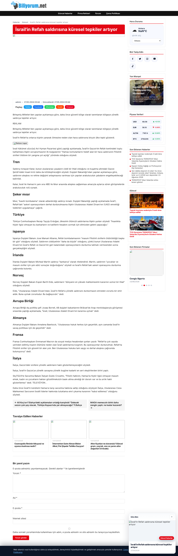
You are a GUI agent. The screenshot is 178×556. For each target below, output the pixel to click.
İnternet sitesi (19, 518)
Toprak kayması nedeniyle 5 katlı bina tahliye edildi (147, 155)
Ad (15, 497)
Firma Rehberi (84, 13)
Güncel (25, 22)
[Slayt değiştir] (142, 285)
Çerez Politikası (113, 13)
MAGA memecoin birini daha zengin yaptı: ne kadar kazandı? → (106, 405)
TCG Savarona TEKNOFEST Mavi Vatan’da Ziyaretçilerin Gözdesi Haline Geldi (147, 161)
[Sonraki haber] (159, 84)
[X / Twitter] (140, 59)
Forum (98, 13)
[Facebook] (133, 59)
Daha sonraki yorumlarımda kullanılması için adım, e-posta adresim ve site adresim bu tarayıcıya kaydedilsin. (66, 532)
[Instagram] (147, 59)
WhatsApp (49, 107)
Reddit (60, 107)
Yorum (17, 473)
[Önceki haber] (154, 84)
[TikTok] (133, 66)
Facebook (38, 107)
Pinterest (69, 107)
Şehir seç (136, 36)
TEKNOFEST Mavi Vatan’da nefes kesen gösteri (145, 181)
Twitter (27, 107)
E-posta (17, 508)
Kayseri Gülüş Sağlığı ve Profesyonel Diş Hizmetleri (146, 167)
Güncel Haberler (65, 13)
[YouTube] (155, 59)
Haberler (16, 22)
